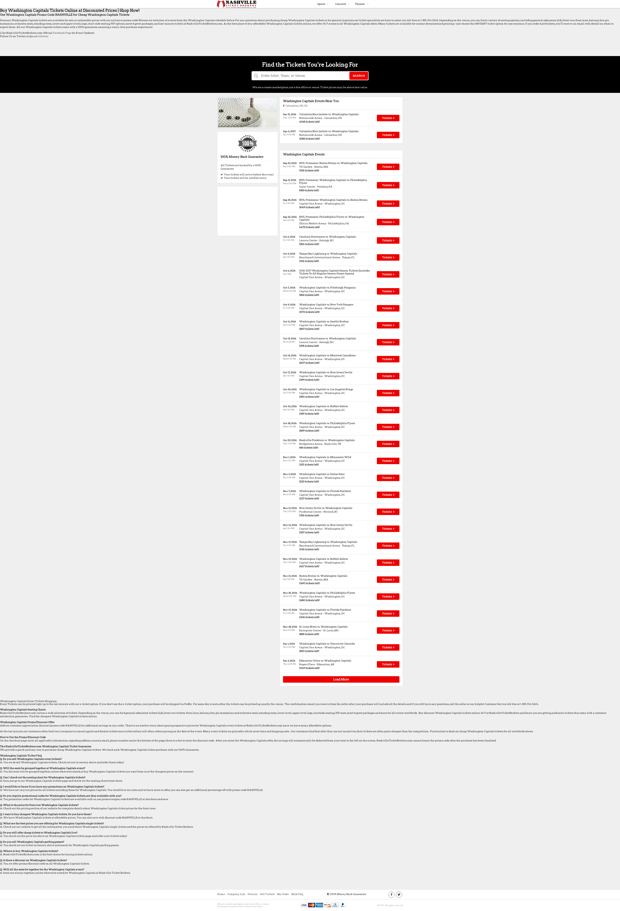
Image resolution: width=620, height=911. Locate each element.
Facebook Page (62, 32)
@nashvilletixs (38, 36)
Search (359, 75)
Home (221, 894)
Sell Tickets (267, 894)
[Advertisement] (59, 48)
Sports (321, 4)
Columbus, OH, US (296, 105)
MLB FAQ (297, 894)
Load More (341, 679)
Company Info (236, 894)
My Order (283, 894)
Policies (253, 894)
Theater (360, 4)
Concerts (340, 4)
